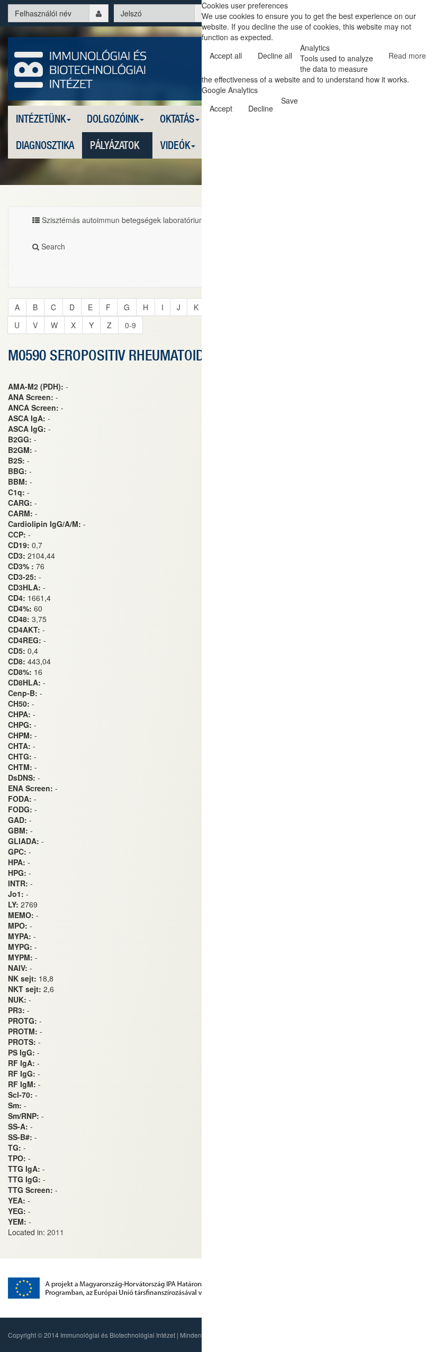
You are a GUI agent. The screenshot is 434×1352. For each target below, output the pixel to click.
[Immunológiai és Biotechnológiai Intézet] (81, 67)
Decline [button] (260, 108)
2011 (55, 1232)
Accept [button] (221, 108)
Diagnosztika (45, 145)
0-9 (130, 325)
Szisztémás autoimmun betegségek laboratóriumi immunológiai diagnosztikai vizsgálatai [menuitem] (188, 220)
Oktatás (177, 118)
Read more (407, 55)
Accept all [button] (226, 55)
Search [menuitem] (52, 246)
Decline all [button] (275, 55)
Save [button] (289, 100)
